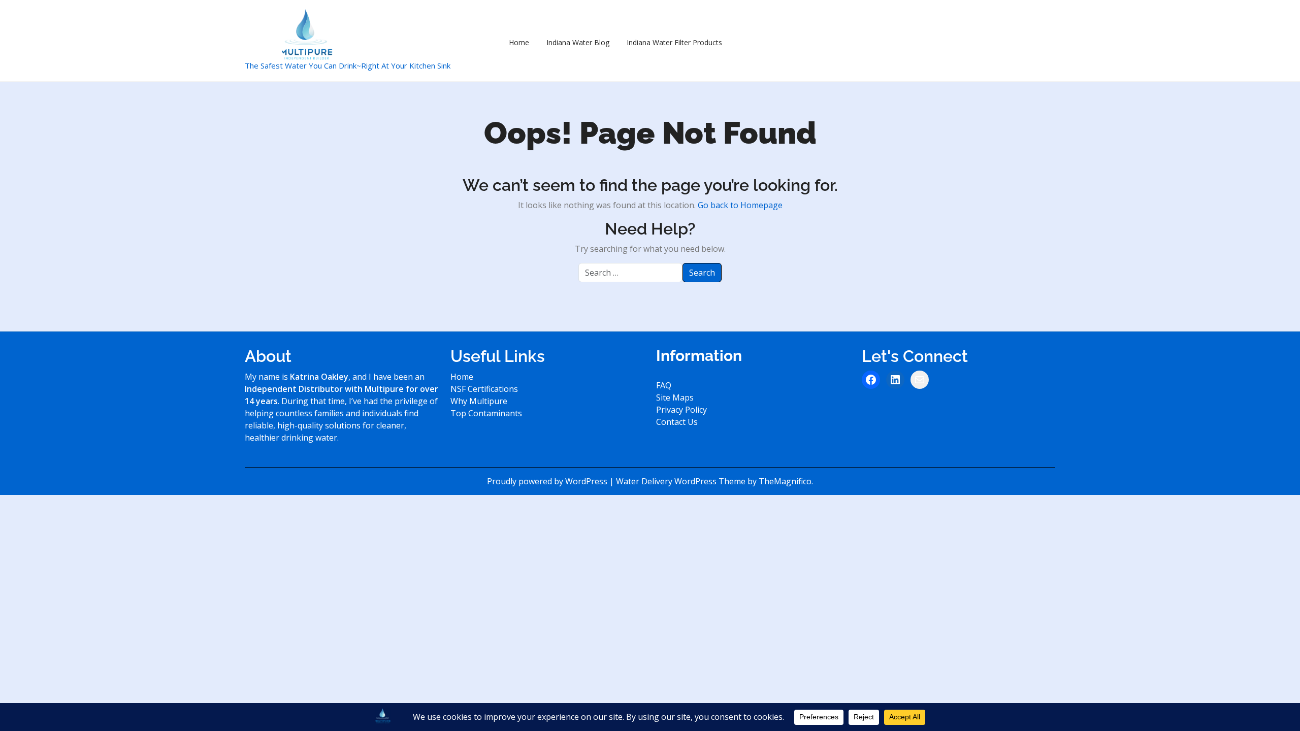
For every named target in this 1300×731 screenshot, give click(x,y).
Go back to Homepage (740, 205)
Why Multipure (478, 401)
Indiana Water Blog (577, 42)
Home (519, 42)
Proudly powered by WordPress (548, 481)
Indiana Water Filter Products (674, 42)
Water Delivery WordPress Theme (682, 481)
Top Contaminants (486, 413)
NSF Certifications (484, 388)
